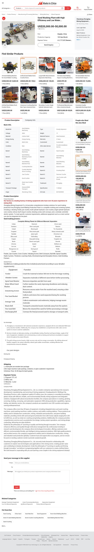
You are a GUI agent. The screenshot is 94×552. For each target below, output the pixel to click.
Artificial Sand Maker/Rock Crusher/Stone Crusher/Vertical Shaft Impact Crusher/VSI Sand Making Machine (83, 172)
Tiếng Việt (44, 540)
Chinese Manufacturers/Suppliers (30, 535)
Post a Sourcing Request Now (45, 491)
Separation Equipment (48, 502)
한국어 (72, 539)
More (78, 39)
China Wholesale (45, 535)
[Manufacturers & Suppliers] (47, 3)
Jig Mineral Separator (27, 504)
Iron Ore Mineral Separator (9, 504)
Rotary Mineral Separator (43, 504)
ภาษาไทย (87, 539)
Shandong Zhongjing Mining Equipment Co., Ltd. (83, 21)
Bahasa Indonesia (53, 540)
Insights (51, 537)
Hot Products (7, 535)
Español (20, 539)
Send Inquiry (48, 45)
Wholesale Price (55, 535)
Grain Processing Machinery (31, 502)
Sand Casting (7, 514)
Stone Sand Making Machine (58, 514)
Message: (10, 471)
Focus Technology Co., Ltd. (35, 544)
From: (11, 463)
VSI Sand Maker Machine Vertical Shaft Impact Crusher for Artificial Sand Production (83, 256)
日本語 (77, 539)
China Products (17, 535)
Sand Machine (29, 514)
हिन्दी (82, 539)
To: (12, 467)
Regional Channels (74, 535)
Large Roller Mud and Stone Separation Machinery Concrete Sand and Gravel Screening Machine (83, 201)
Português (27, 539)
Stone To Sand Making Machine (12, 518)
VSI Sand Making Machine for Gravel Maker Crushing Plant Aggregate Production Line (83, 143)
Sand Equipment (41, 514)
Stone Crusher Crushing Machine (34, 518)
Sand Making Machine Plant (55, 518)
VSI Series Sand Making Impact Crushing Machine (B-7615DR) (83, 230)
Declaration (66, 544)
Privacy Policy (74, 544)
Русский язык (41, 539)
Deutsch (54, 539)
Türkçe (38, 540)
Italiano (48, 539)
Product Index (84, 535)
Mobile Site (44, 537)
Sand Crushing (7, 521)
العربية (67, 539)
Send (16, 487)
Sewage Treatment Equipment (10, 502)
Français (33, 539)
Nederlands (61, 539)
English (15, 539)
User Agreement (57, 544)
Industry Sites (64, 535)
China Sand (18, 514)
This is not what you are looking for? (24, 491)
